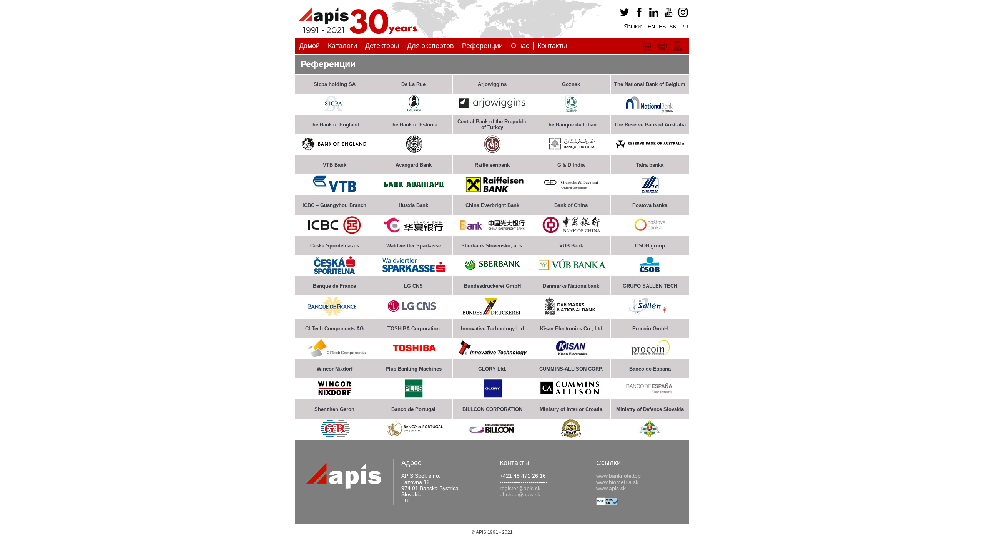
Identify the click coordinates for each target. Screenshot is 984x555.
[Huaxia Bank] (413, 232)
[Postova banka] (650, 232)
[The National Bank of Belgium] (650, 111)
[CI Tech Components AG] (334, 355)
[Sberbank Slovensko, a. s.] (492, 272)
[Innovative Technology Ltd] (492, 355)
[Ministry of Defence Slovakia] (650, 435)
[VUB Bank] (571, 272)
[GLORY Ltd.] (492, 395)
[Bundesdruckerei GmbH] (492, 313)
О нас (520, 46)
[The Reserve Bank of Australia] (650, 151)
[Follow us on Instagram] (682, 15)
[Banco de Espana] (650, 395)
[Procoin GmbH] (649, 354)
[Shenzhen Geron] (334, 435)
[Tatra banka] (650, 191)
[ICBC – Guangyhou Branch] (334, 232)
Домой (309, 46)
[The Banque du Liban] (571, 151)
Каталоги (342, 46)
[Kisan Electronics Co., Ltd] (571, 355)
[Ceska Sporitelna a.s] (334, 272)
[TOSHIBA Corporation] (413, 355)
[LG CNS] (413, 313)
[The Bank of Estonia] (414, 151)
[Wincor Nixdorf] (334, 394)
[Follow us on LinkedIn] (652, 15)
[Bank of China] (571, 232)
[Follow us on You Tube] (667, 15)
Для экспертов (430, 46)
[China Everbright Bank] (492, 232)
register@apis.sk (520, 488)
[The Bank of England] (334, 151)
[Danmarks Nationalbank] (571, 313)
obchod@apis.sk (520, 494)
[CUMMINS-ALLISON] (571, 395)
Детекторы (382, 46)
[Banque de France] (334, 314)
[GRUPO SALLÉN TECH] (649, 313)
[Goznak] (571, 111)
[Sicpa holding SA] (334, 111)
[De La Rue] (413, 111)
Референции (482, 46)
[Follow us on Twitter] (623, 15)
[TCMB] (492, 151)
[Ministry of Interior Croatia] (571, 435)
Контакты (552, 46)
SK (673, 26)
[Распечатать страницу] (662, 51)
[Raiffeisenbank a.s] (492, 191)
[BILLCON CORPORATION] (492, 435)
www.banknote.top (618, 476)
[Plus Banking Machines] (413, 395)
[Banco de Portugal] (413, 435)
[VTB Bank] (334, 191)
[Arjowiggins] (492, 111)
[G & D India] (571, 191)
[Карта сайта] (677, 51)
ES (662, 26)
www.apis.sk (611, 488)
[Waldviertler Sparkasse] (413, 272)
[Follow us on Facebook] (638, 15)
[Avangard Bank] (413, 191)
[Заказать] (646, 51)
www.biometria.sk (617, 482)
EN (651, 26)
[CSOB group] (649, 272)
